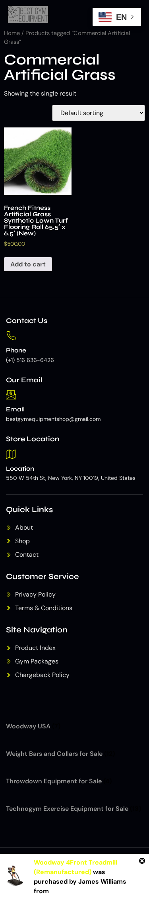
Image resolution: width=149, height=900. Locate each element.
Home (12, 33)
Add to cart (28, 264)
